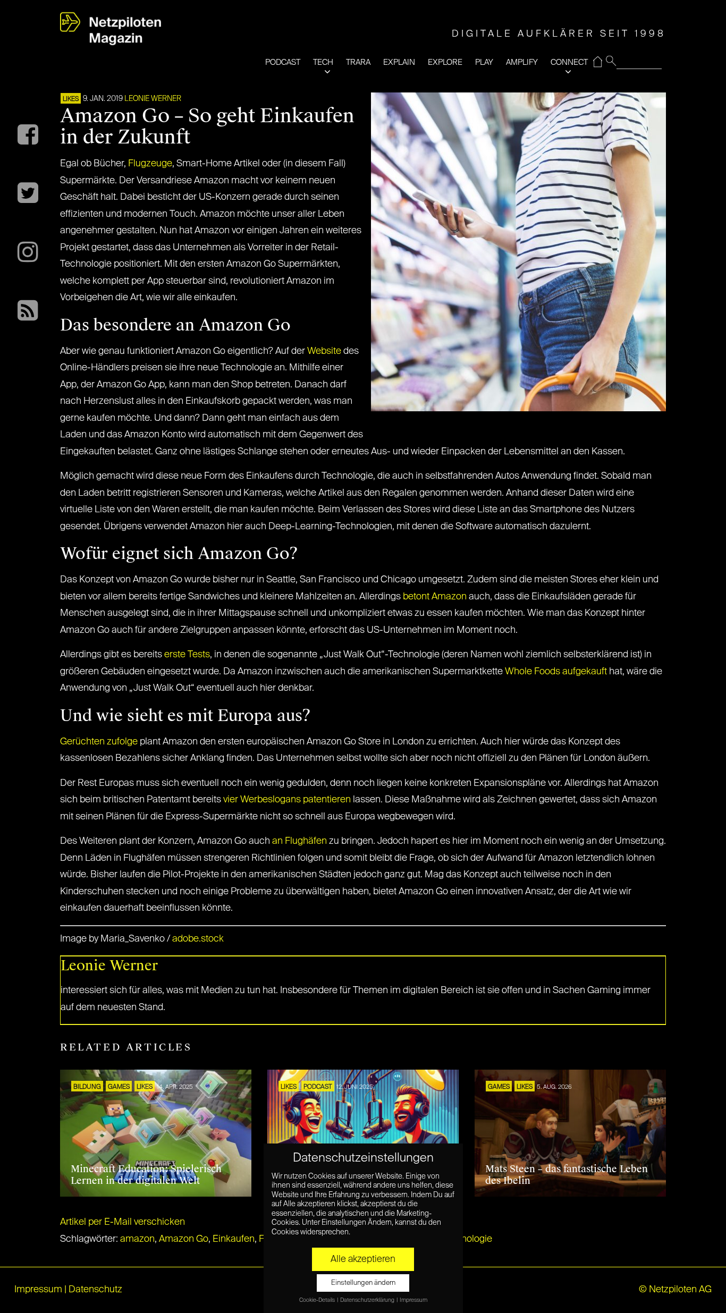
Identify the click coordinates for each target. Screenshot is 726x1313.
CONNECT (569, 62)
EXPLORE (445, 62)
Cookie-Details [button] (317, 1300)
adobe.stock (198, 939)
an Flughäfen (299, 841)
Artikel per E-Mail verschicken (122, 1222)
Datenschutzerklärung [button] (367, 1300)
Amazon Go (183, 1239)
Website (324, 351)
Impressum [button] (413, 1300)
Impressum (38, 1289)
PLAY (484, 62)
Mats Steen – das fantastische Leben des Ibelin (566, 1175)
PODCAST (282, 62)
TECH (323, 62)
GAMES (119, 1087)
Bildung (87, 1087)
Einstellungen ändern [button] (363, 1283)
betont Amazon (436, 597)
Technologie (466, 1239)
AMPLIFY (522, 62)
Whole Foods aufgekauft (556, 671)
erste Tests (187, 654)
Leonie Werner (152, 99)
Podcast (317, 1087)
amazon (137, 1239)
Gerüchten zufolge (99, 742)
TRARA (358, 62)
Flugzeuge (150, 163)
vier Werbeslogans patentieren (287, 799)
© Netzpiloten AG (675, 1289)
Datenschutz (95, 1289)
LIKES (71, 99)
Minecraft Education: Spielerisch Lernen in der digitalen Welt (146, 1175)
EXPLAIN (399, 62)
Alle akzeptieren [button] (363, 1259)
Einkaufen (234, 1239)
